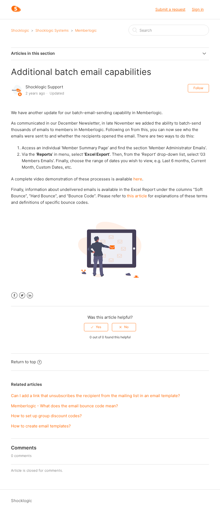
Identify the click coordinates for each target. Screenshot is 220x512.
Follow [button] (198, 88)
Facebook (14, 295)
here (137, 178)
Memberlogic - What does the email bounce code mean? (64, 405)
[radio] (96, 327)
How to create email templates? (41, 426)
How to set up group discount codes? (46, 415)
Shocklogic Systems (52, 30)
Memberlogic (86, 30)
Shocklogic (20, 30)
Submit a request (170, 9)
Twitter (22, 295)
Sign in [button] (198, 9)
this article (137, 195)
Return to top (23, 361)
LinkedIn (30, 295)
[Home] (16, 12)
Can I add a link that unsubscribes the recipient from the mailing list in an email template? (95, 395)
